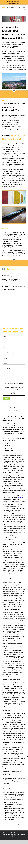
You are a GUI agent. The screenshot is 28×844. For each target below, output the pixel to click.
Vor (24, 825)
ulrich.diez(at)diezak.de (14, 3)
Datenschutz (7, 383)
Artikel (11, 834)
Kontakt (23, 832)
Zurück (20, 825)
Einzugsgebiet (16, 836)
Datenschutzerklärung (18, 834)
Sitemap (10, 836)
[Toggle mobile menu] (25, 9)
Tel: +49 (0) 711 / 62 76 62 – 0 (14, 1)
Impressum (6, 834)
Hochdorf (20, 497)
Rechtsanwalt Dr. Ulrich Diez (12, 832)
